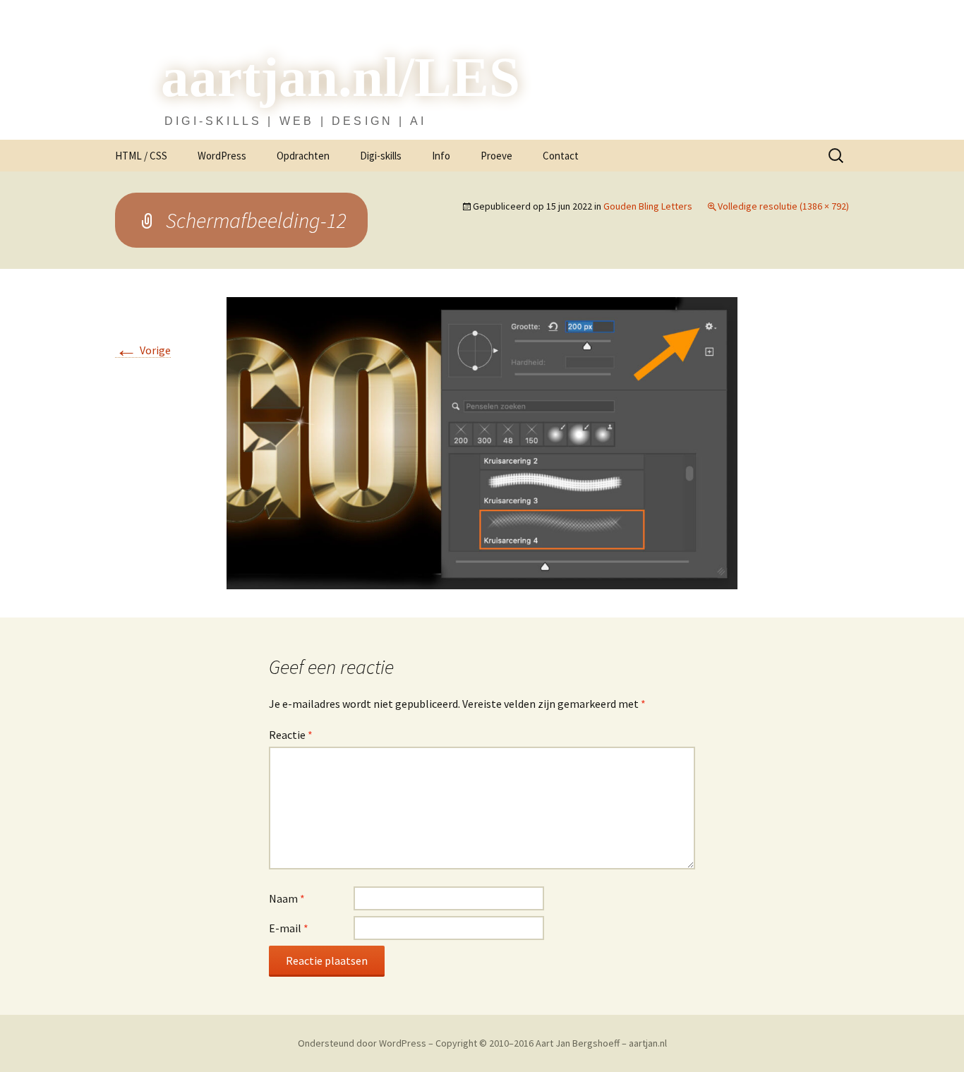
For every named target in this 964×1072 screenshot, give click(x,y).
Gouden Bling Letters (647, 206)
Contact (561, 155)
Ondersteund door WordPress (363, 1043)
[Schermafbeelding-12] (482, 442)
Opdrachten (303, 155)
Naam (287, 898)
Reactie (291, 735)
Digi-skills (381, 155)
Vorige (143, 350)
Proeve (496, 155)
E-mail (288, 928)
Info (441, 155)
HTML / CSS (141, 155)
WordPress (222, 155)
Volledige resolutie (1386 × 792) (783, 206)
